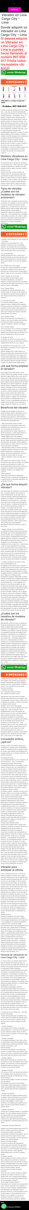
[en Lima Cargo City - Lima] (14, 106)
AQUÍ (4, 68)
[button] (14, 3)
